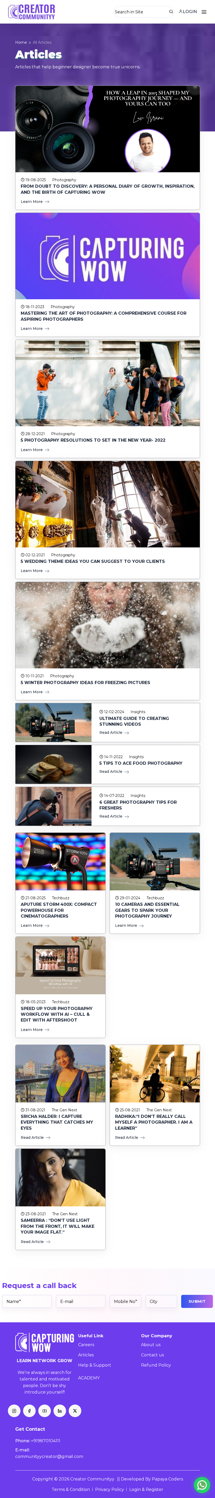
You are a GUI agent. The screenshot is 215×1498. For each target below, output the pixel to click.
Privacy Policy (109, 1489)
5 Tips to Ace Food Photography (140, 763)
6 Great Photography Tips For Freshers (138, 805)
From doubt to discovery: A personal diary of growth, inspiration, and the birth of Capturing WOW (108, 189)
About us (150, 1344)
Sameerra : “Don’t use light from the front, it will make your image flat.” (57, 1226)
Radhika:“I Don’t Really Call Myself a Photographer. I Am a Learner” (153, 1122)
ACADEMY (89, 1377)
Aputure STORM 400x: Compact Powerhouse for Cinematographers (59, 910)
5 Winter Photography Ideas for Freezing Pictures (85, 682)
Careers (86, 1344)
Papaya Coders (167, 1479)
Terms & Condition (71, 1489)
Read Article (111, 732)
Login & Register (146, 1489)
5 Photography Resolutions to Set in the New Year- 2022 (93, 440)
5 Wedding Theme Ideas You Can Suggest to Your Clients (93, 561)
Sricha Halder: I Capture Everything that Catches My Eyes (57, 1122)
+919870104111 (45, 1440)
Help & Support (94, 1365)
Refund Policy (156, 1365)
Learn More (32, 201)
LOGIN (190, 11)
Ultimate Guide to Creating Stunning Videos (134, 721)
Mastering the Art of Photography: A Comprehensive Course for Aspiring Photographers (103, 316)
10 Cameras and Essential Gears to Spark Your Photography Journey (147, 910)
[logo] (44, 1342)
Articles (86, 1354)
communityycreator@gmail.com (49, 1456)
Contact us (152, 1354)
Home (21, 42)
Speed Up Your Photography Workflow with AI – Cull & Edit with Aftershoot (57, 1014)
